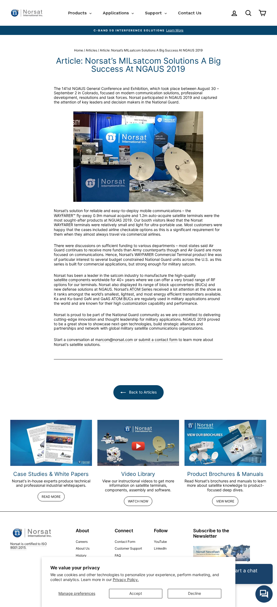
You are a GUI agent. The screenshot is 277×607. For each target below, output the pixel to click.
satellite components (72, 280)
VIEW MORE (225, 501)
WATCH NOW (138, 501)
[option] (138, 30)
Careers (82, 542)
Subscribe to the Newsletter (211, 533)
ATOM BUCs (122, 299)
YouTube (160, 542)
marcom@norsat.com (114, 339)
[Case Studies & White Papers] (51, 443)
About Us (83, 548)
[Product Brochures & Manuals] (225, 443)
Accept (135, 593)
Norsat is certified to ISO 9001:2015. (28, 546)
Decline (194, 593)
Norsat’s (61, 211)
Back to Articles (142, 392)
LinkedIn (160, 548)
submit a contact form (157, 339)
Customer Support (128, 548)
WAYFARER (63, 225)
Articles (91, 50)
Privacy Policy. (126, 579)
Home (78, 50)
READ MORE (51, 497)
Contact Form (125, 542)
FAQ (118, 555)
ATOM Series (141, 289)
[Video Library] (138, 443)
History (81, 555)
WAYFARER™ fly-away (73, 215)
